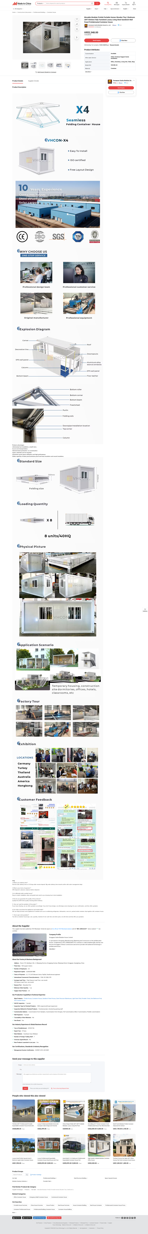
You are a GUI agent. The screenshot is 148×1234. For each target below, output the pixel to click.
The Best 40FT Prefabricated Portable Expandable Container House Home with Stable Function (23, 1125)
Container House (51, 12)
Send (25, 1088)
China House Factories (37, 1205)
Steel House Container (96, 1205)
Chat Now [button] (124, 40)
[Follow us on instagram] (127, 1218)
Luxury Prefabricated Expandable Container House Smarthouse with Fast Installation (48, 1160)
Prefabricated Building (39, 12)
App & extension (114, 9)
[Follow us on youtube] (130, 1218)
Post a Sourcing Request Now (60, 1088)
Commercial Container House (59, 1197)
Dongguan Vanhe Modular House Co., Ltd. (99, 25)
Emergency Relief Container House (39, 1197)
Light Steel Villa (76, 998)
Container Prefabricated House (22, 1209)
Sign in (134, 4)
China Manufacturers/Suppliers (60, 1223)
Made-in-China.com (66, 1225)
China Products (47, 1223)
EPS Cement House (19, 1000)
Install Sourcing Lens (55, 1218)
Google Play (27, 1218)
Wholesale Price (84, 1223)
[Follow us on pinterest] (132, 1218)
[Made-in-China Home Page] (21, 3)
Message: (19, 1074)
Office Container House (20, 1197)
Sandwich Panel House (49, 998)
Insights (110, 1223)
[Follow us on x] (125, 1218)
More (13, 1212)
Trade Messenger (39, 1218)
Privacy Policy (100, 1228)
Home (14, 12)
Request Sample (114, 45)
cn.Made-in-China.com (90, 1225)
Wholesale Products (74, 1223)
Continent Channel (94, 1223)
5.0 (115, 83)
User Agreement (83, 1228)
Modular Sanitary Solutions (19, 1181)
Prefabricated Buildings (49, 1178)
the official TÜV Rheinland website (62, 929)
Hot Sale (14, 1178)
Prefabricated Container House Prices (115, 1205)
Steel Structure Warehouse (64, 998)
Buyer (96, 9)
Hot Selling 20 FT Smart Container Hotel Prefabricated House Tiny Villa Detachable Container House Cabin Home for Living (99, 1125)
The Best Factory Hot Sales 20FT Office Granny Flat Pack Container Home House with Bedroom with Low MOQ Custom (124, 1160)
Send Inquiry (97, 40)
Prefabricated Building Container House (44, 1209)
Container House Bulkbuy (65, 1209)
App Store (16, 1218)
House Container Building (79, 1205)
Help (105, 9)
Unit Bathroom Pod (96, 998)
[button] (92, 3)
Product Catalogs (36, 1174)
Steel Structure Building (80, 1178)
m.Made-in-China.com (78, 1225)
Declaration (92, 1228)
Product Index (103, 1223)
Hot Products (39, 1223)
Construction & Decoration (24, 12)
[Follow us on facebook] (122, 1218)
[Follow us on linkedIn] (135, 1218)
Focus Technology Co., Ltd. (62, 1228)
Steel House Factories (63, 1205)
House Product (50, 1205)
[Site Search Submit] (97, 3)
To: (21, 1069)
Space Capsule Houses (111, 1178)
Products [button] (40, 3)
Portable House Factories (20, 1205)
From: (20, 1065)
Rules (134, 9)
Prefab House (28, 998)
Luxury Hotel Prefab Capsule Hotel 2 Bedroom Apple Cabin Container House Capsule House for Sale (22, 1160)
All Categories (18, 9)
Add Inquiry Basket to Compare (47, 72)
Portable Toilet (86, 998)
